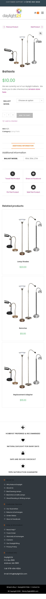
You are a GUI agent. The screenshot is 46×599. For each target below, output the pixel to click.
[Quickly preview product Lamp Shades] (42, 216)
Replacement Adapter (23, 394)
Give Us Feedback (13, 519)
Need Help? (11, 530)
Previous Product (12, 27)
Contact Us (35, 587)
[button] (9, 121)
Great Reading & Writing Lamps (18, 498)
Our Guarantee (12, 509)
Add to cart (24, 115)
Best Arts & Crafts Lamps (15, 495)
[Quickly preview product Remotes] (42, 282)
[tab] (23, 146)
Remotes (23, 328)
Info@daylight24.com (18, 574)
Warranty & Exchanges (15, 536)
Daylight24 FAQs (23, 587)
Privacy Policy (11, 547)
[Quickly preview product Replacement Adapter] (42, 349)
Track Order (11, 533)
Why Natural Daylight (14, 484)
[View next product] (42, 27)
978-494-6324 (14, 568)
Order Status (11, 515)
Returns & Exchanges (14, 512)
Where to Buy (11, 587)
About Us (9, 488)
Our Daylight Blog (13, 543)
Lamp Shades (23, 261)
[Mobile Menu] (42, 13)
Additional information (23, 146)
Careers (9, 540)
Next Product (35, 27)
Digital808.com (32, 591)
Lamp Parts (15, 131)
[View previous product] (4, 27)
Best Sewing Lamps (13, 491)
